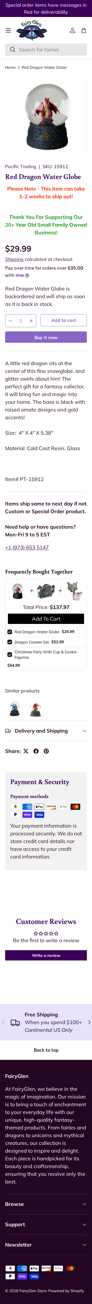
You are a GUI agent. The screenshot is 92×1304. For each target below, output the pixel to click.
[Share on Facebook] (36, 751)
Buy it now (46, 337)
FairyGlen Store (33, 1290)
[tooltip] (15, 708)
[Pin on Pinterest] (46, 751)
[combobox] (46, 50)
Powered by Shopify (66, 1290)
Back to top (46, 1050)
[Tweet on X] (26, 751)
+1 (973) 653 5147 (27, 547)
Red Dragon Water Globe (44, 67)
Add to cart (63, 320)
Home (10, 67)
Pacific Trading (20, 166)
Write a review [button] (46, 955)
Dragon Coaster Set (32, 642)
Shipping (14, 259)
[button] (83, 30)
